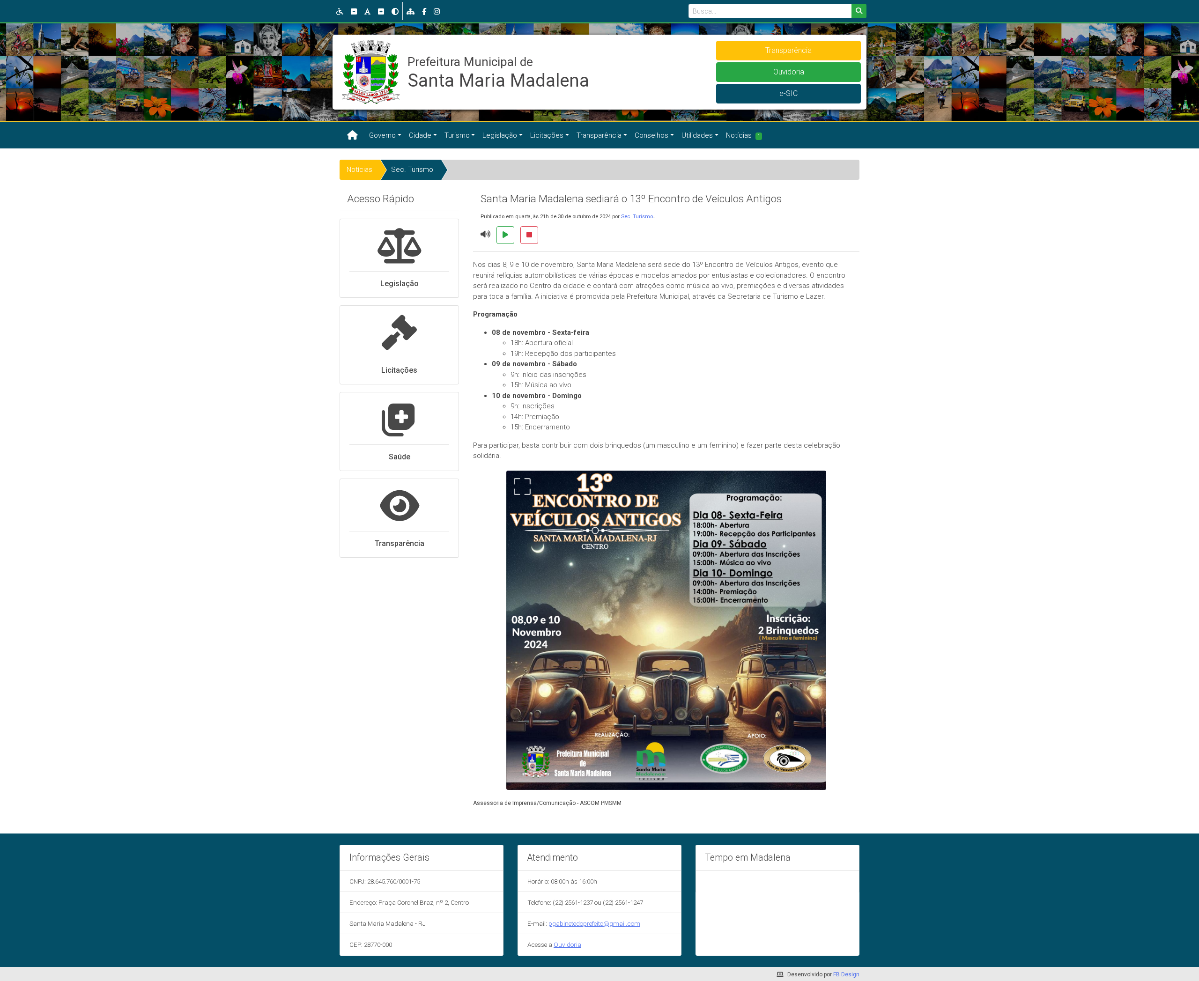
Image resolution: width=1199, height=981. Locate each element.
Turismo (457, 135)
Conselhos (651, 135)
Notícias (743, 135)
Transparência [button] (788, 50)
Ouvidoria (567, 944)
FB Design (846, 974)
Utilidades (697, 135)
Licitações (546, 135)
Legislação (499, 135)
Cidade (420, 135)
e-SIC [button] (788, 93)
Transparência (599, 135)
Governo (382, 135)
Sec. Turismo (412, 169)
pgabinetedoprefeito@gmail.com (594, 923)
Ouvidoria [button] (788, 71)
